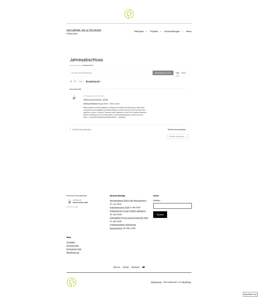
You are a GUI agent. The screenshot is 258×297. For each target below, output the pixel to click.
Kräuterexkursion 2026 (119, 207)
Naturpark (139, 31)
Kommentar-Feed (74, 249)
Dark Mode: (248, 294)
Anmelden (71, 242)
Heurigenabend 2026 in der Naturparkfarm (128, 201)
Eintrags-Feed (73, 246)
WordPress (186, 282)
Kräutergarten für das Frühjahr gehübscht (128, 211)
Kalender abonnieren (177, 136)
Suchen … (157, 200)
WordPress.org (73, 253)
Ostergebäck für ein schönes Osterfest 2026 (129, 218)
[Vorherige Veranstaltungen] (71, 81)
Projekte (154, 31)
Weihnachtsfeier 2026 (95, 99)
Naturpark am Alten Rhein (84, 30)
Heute (81, 81)
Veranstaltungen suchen (163, 73)
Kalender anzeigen (73, 207)
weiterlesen (122, 117)
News (188, 31)
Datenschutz (156, 282)
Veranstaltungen (172, 31)
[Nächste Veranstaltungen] (75, 81)
